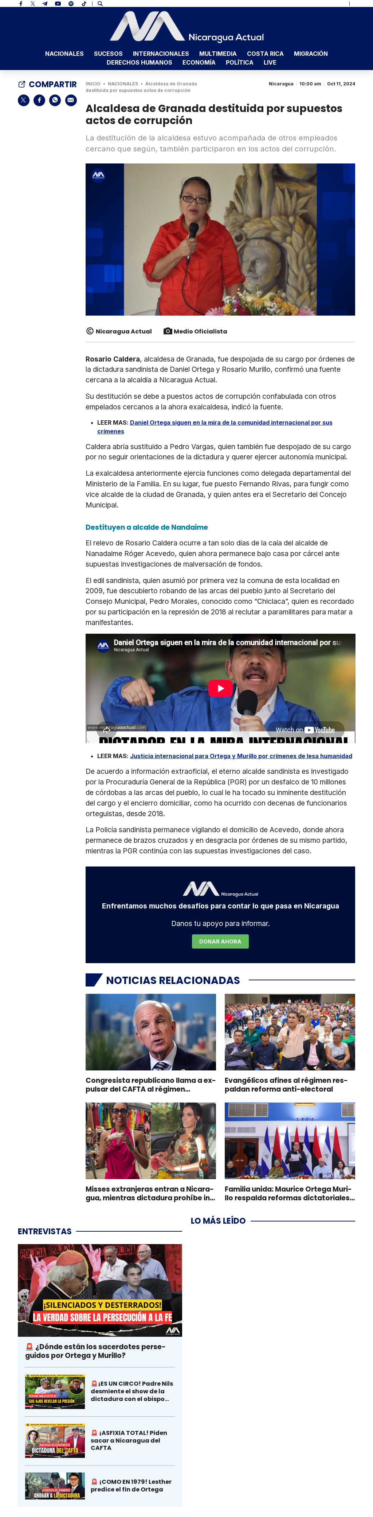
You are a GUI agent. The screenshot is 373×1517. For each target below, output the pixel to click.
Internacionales (161, 53)
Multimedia (218, 53)
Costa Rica (265, 53)
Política (240, 62)
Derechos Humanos (139, 62)
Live (270, 62)
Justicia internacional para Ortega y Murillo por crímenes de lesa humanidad (241, 756)
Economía (199, 62)
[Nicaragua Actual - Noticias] (186, 27)
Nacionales (64, 53)
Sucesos (108, 53)
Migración (311, 53)
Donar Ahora (220, 941)
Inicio (93, 83)
